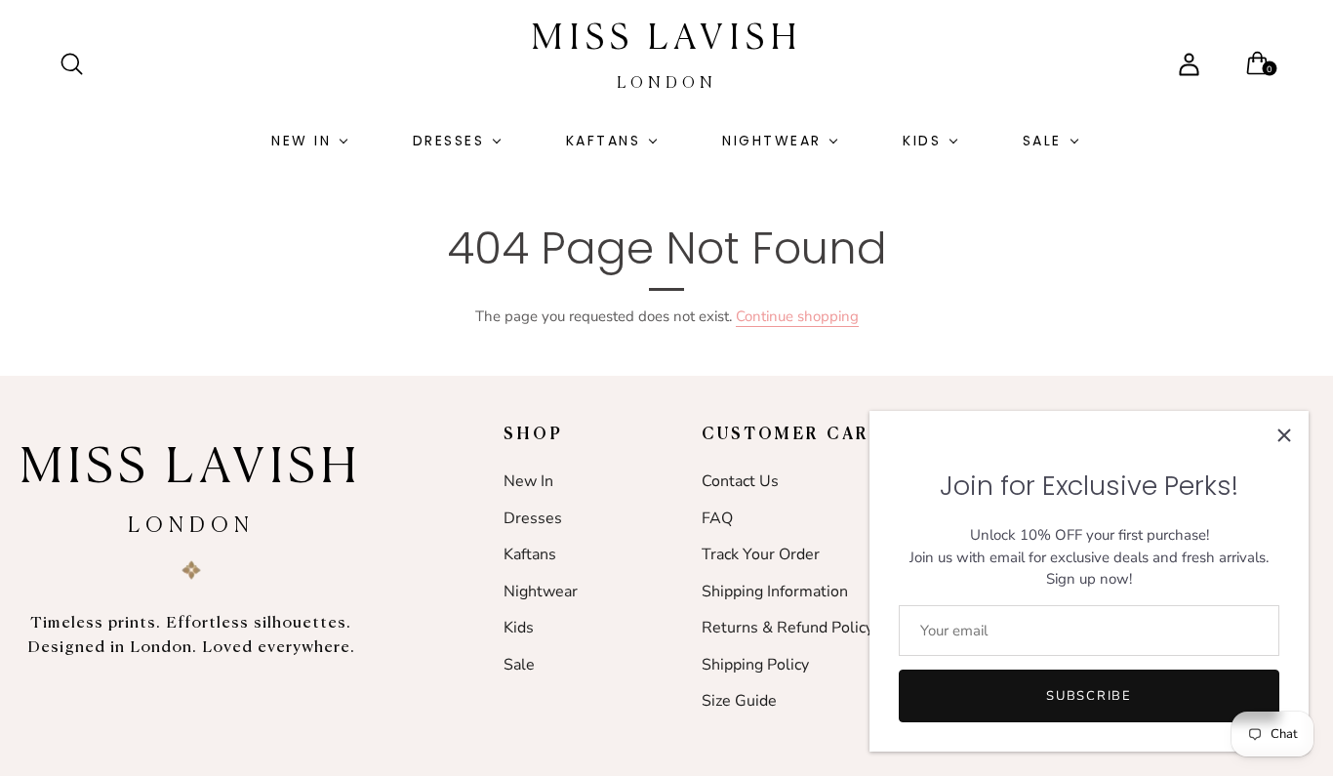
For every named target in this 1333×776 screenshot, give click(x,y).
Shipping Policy (755, 664)
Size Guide (739, 701)
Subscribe (1088, 696)
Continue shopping (797, 316)
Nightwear (772, 140)
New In (301, 140)
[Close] (1284, 435)
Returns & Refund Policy (787, 627)
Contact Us (740, 481)
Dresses (449, 140)
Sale (1042, 140)
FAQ (717, 518)
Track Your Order (761, 554)
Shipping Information (775, 591)
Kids (922, 140)
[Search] (80, 64)
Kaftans (603, 140)
